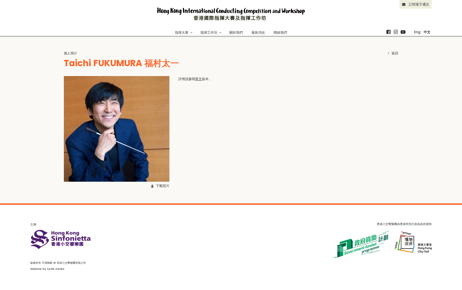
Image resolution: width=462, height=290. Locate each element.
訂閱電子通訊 (418, 4)
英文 (198, 79)
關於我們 (236, 32)
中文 (427, 32)
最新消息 (258, 32)
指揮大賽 (181, 32)
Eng (417, 32)
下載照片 (162, 185)
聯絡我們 (280, 32)
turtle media (55, 269)
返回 (394, 53)
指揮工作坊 (208, 32)
